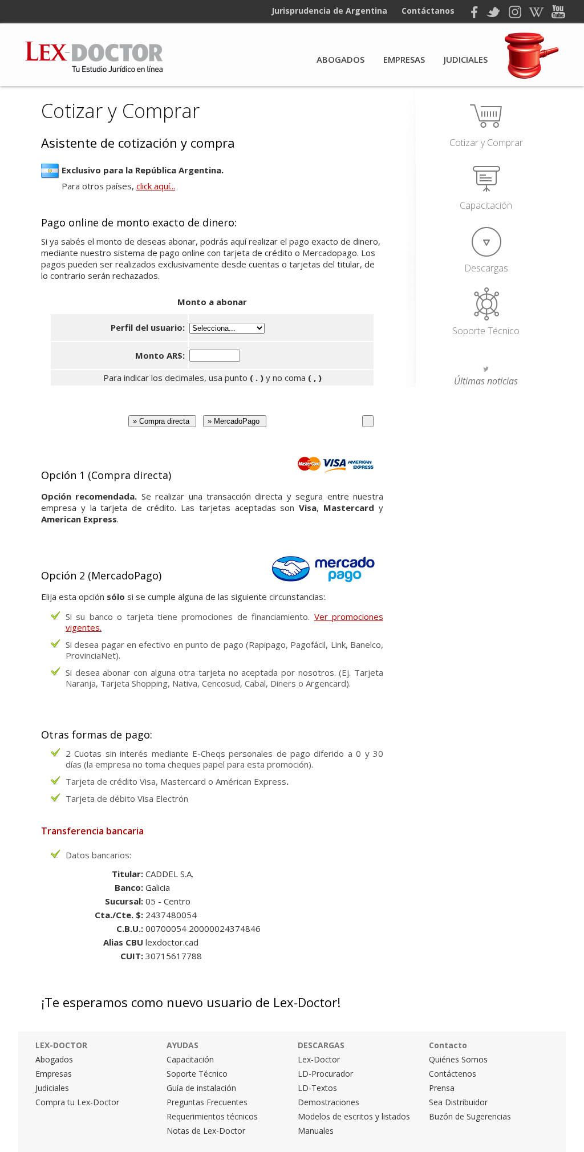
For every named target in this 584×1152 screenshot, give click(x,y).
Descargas (486, 268)
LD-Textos (317, 1087)
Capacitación (486, 205)
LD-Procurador (325, 1073)
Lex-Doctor (319, 1059)
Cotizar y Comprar (486, 142)
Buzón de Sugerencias (470, 1116)
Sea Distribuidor (458, 1102)
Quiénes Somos (458, 1059)
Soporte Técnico (486, 330)
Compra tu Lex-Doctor (77, 1102)
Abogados (340, 59)
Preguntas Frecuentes (207, 1102)
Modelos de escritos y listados (354, 1116)
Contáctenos (452, 1073)
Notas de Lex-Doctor (206, 1130)
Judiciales (466, 59)
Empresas (404, 59)
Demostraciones (328, 1102)
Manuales (316, 1130)
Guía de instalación (201, 1087)
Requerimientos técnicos (212, 1116)
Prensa (442, 1087)
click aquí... (155, 186)
